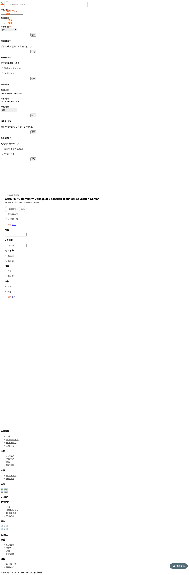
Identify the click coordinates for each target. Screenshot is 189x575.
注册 (10, 23)
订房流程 (10, 455)
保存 (14, 224)
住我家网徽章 (12, 439)
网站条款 (10, 478)
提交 (33, 35)
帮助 (10, 26)
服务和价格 (11, 442)
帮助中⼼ (10, 458)
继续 (33, 78)
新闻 (8, 462)
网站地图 (10, 465)
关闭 (33, 51)
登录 (10, 20)
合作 (8, 436)
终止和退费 (11, 475)
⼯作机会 (10, 445)
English (4, 496)
